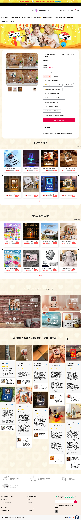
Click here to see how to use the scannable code (58, 133)
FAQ (28, 505)
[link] (60, 17)
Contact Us (29, 502)
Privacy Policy (4, 508)
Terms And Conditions (6, 505)
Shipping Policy (5, 510)
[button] (63, 10)
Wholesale (29, 510)
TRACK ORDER (72, 4)
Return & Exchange (6, 502)
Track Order (4, 499)
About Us (29, 499)
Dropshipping (30, 508)
